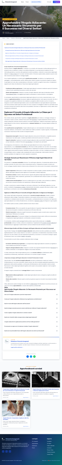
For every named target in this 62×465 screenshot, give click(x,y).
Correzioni (49, 447)
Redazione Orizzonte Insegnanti (20, 341)
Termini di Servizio (51, 452)
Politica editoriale (50, 445)
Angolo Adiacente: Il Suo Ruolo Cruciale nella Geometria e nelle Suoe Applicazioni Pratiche (46, 390)
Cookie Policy (50, 454)
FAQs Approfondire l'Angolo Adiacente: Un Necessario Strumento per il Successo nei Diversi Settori (25, 61)
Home (3, 38)
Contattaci (49, 441)
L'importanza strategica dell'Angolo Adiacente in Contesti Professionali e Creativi (21, 58)
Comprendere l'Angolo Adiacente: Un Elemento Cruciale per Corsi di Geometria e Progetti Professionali (16, 390)
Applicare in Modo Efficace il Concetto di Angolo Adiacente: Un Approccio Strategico (22, 53)
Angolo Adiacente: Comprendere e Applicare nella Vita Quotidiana (16, 418)
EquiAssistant (35, 443)
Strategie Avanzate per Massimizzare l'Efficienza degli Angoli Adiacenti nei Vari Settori (22, 50)
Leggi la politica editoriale (16, 347)
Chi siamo (49, 443)
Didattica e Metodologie (9, 19)
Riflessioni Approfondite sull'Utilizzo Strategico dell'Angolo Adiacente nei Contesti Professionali (24, 55)
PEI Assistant (35, 441)
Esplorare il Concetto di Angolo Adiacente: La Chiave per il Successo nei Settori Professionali (25, 47)
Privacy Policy (50, 450)
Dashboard (34, 445)
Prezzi (27, 2)
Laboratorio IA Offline (36, 1)
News (22, 2)
